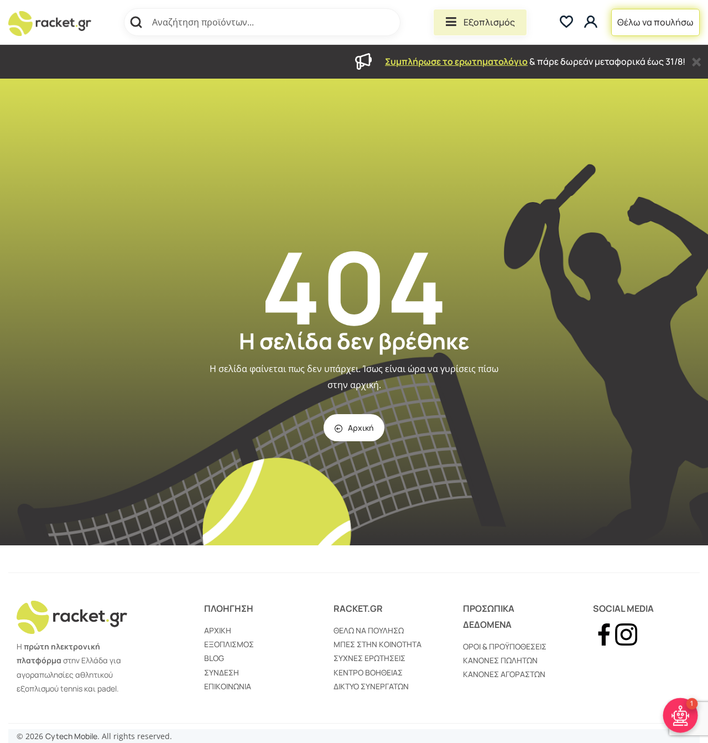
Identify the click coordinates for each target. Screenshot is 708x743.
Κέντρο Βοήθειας (368, 672)
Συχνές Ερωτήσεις (369, 658)
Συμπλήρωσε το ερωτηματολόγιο (456, 61)
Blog (214, 658)
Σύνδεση (221, 672)
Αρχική (360, 427)
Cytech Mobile (71, 736)
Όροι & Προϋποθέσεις (504, 646)
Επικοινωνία (227, 686)
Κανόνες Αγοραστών (504, 674)
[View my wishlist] (566, 22)
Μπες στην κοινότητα (377, 644)
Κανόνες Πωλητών (500, 660)
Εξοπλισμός (489, 22)
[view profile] (592, 22)
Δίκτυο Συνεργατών (371, 686)
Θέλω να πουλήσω (655, 22)
